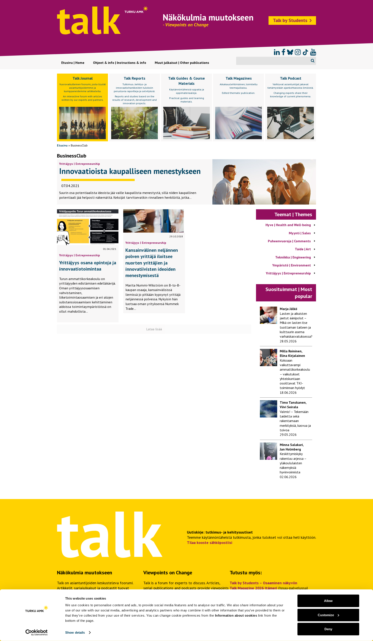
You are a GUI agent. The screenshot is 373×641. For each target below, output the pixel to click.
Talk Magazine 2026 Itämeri (253, 588)
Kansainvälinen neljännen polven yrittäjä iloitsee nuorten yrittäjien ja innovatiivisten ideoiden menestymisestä (151, 262)
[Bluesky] (290, 52)
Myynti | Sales (300, 233)
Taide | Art (303, 249)
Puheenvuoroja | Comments (289, 241)
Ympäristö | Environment (291, 265)
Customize (326, 615)
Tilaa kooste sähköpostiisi (209, 542)
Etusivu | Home (72, 62)
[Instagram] (298, 52)
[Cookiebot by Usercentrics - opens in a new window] (36, 632)
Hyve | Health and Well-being (288, 225)
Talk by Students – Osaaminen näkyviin (263, 582)
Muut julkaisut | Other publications (182, 62)
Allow (328, 601)
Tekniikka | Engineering (293, 257)
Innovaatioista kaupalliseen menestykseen (130, 171)
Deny (328, 629)
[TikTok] (305, 52)
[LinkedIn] (277, 52)
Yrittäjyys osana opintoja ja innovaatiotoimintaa (87, 266)
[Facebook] (283, 52)
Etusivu (62, 145)
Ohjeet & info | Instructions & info (119, 62)
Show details (75, 632)
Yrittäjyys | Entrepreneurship (79, 164)
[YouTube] (313, 52)
